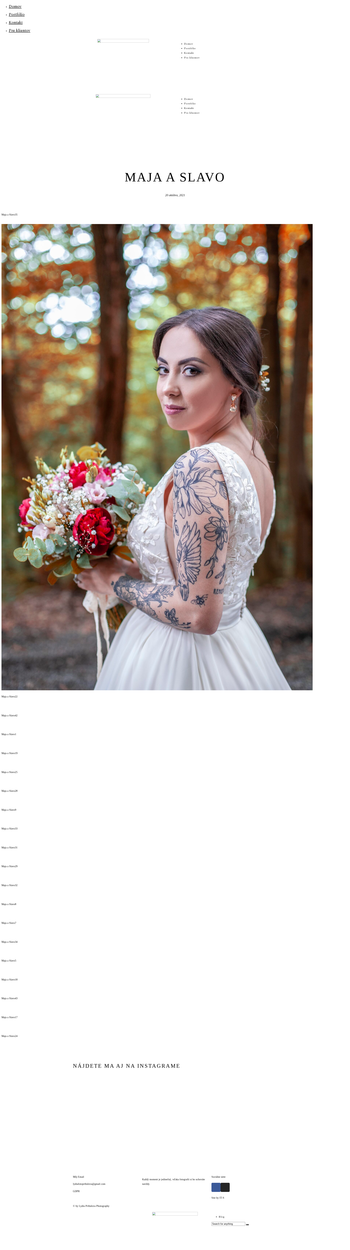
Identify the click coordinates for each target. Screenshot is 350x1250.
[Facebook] (216, 1187)
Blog (222, 1217)
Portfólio (17, 14)
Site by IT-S (217, 1197)
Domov (15, 6)
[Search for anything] (247, 1224)
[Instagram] (225, 1187)
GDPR (76, 1191)
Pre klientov (19, 31)
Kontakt (16, 22)
